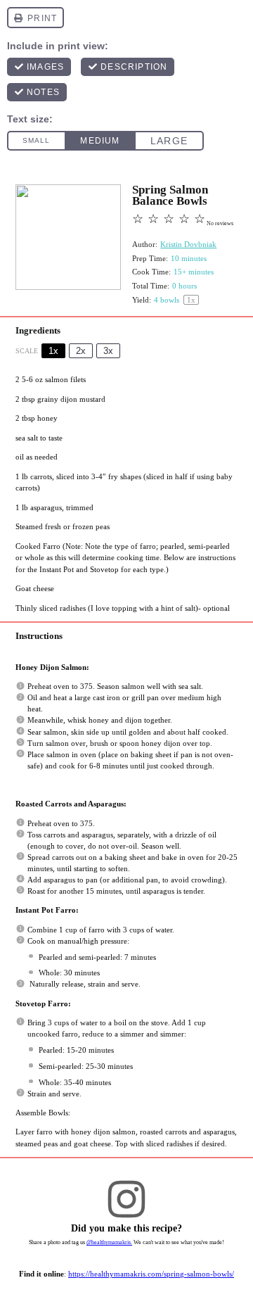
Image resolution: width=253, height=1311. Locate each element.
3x (108, 351)
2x (81, 351)
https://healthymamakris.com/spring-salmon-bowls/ (151, 1273)
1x (53, 351)
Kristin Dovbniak (188, 244)
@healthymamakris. (109, 1242)
